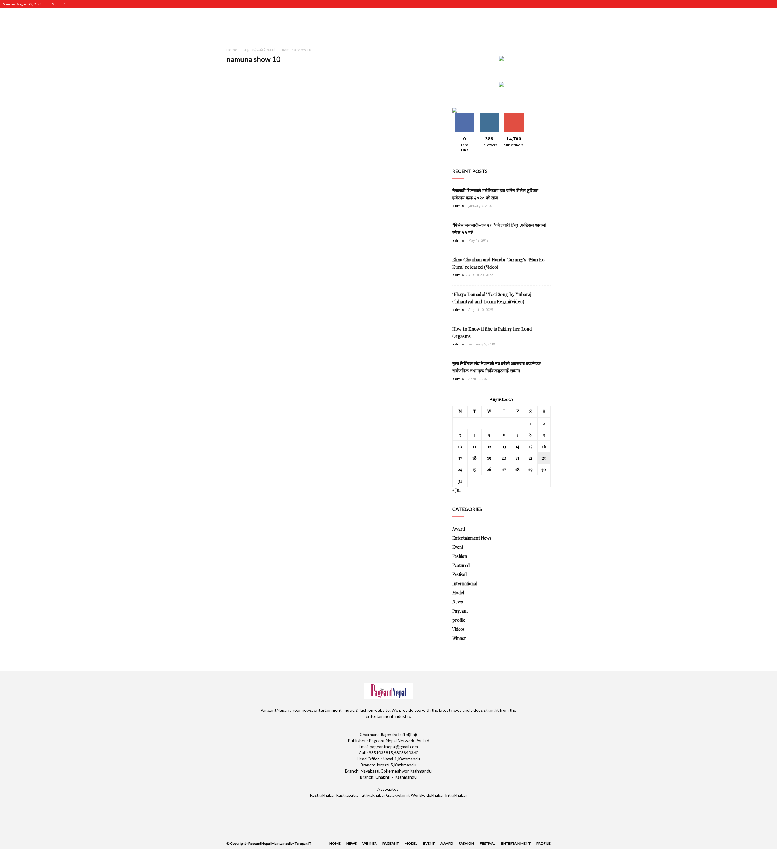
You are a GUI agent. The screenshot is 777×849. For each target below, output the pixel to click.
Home (231, 50)
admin (458, 205)
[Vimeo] (759, 4)
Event (457, 547)
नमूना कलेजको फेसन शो (259, 50)
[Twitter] (749, 4)
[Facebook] (729, 4)
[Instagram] (739, 4)
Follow (489, 115)
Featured (461, 565)
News (457, 602)
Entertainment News (471, 538)
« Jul (456, 490)
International (464, 583)
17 (460, 458)
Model (458, 593)
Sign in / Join (62, 4)
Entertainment (516, 843)
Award (458, 529)
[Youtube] (769, 4)
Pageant (460, 611)
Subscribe (513, 115)
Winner (459, 638)
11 (474, 446)
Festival (459, 574)
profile (458, 620)
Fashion (459, 556)
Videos (458, 629)
